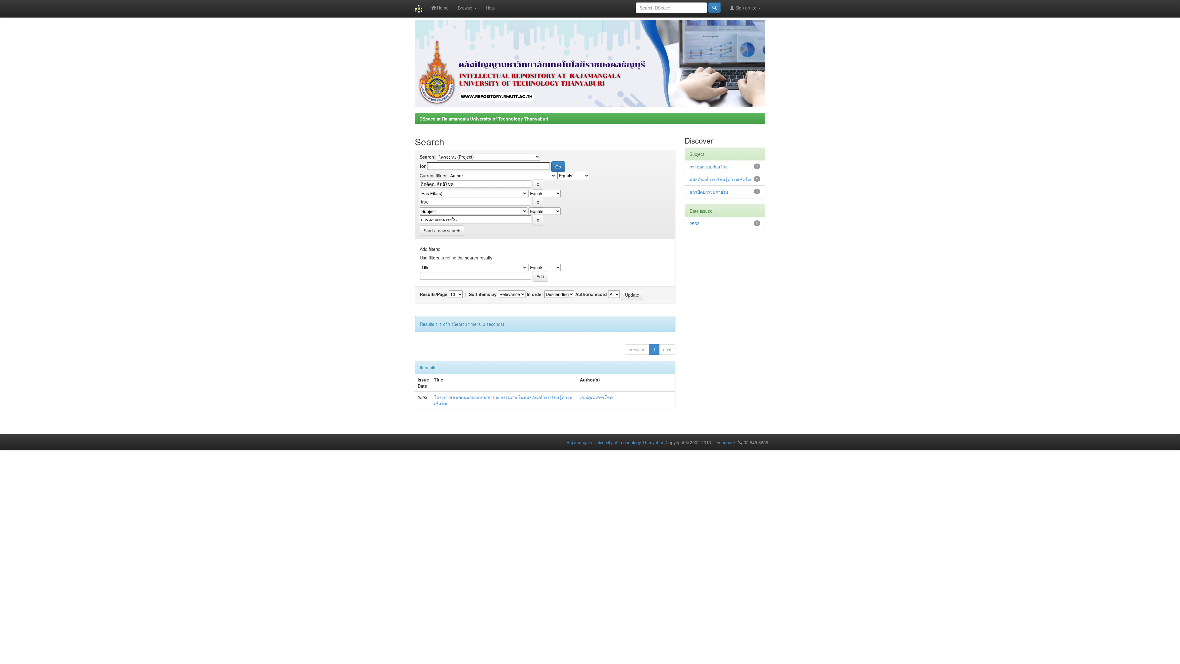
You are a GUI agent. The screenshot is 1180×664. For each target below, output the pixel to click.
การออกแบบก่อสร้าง (708, 167)
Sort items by (483, 294)
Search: (428, 157)
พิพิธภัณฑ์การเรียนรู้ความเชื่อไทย (721, 179)
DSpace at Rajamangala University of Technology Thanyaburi (483, 119)
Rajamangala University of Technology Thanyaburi (615, 442)
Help (490, 8)
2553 (694, 223)
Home (442, 8)
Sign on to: (745, 8)
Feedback (726, 442)
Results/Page (433, 294)
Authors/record (591, 294)
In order (535, 294)
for (423, 166)
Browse (466, 8)
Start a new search (442, 230)
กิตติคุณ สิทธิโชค (596, 397)
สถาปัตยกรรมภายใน (709, 192)
